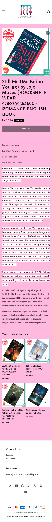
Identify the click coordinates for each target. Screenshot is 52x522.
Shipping (32, 517)
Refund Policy (23, 517)
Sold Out (26, 128)
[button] (42, 11)
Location (9, 455)
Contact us (10, 458)
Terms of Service (12, 517)
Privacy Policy (40, 517)
